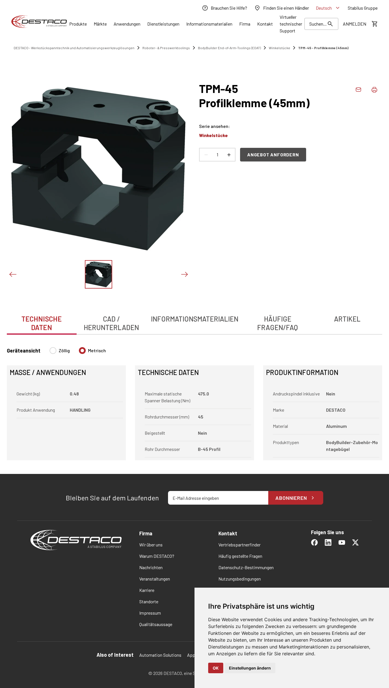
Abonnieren (291, 498)
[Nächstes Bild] (184, 274)
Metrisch (97, 350)
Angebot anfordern (273, 154)
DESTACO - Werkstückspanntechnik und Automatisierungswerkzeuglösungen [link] (74, 48)
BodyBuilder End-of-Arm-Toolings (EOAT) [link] (229, 48)
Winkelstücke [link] (279, 48)
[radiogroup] (78, 352)
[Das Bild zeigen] (98, 274)
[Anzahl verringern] (206, 154)
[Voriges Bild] (12, 274)
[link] (224, 8)
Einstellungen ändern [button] (250, 668)
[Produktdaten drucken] (374, 89)
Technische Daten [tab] (41, 323)
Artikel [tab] (347, 319)
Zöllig (64, 350)
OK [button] (216, 668)
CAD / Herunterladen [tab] (111, 323)
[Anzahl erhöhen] (229, 154)
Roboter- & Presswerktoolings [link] (166, 48)
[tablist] (194, 320)
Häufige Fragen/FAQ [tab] (277, 323)
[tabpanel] (194, 400)
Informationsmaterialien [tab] (194, 319)
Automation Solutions (160, 655)
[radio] (53, 350)
